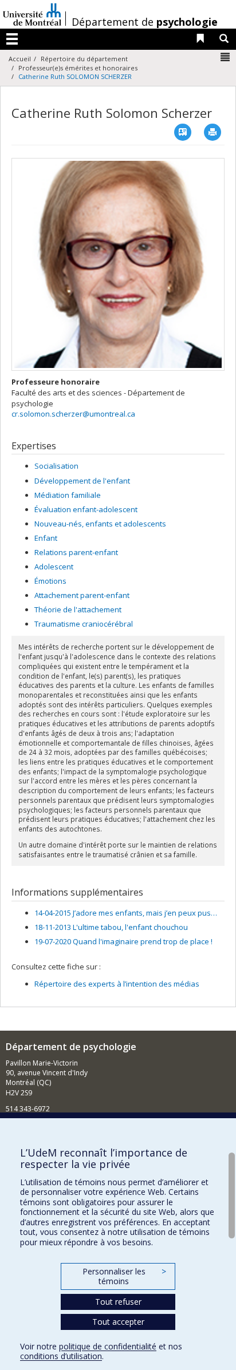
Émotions (50, 581)
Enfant (45, 538)
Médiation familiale (67, 495)
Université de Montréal (32, 14)
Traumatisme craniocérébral (83, 624)
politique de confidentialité (107, 1346)
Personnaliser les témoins (124, 1276)
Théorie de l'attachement (77, 609)
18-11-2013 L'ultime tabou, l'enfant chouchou (111, 927)
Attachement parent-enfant (81, 595)
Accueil (20, 58)
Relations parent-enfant (76, 552)
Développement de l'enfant (82, 481)
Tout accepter (118, 1321)
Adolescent (53, 566)
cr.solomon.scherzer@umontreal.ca (73, 414)
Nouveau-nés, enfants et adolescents (100, 523)
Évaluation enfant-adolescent (85, 509)
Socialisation (56, 466)
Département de (145, 22)
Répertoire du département (84, 58)
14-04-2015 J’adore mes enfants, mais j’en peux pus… (125, 913)
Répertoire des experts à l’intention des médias (116, 984)
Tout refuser (118, 1301)
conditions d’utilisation (61, 1356)
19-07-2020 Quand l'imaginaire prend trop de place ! (123, 941)
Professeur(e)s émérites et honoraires (77, 68)
